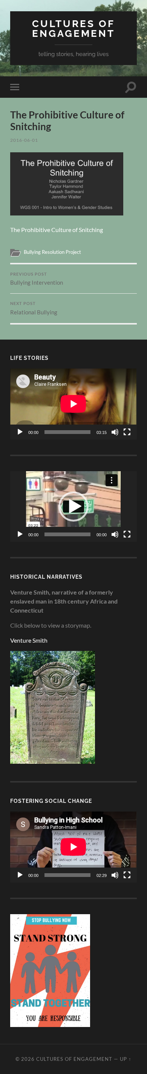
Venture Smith (28, 640)
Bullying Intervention (36, 279)
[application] (73, 404)
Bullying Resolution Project (52, 252)
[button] (73, 506)
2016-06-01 (24, 140)
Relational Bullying (33, 308)
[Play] (20, 432)
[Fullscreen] (127, 432)
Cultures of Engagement (73, 28)
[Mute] (115, 432)
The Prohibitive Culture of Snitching (56, 229)
